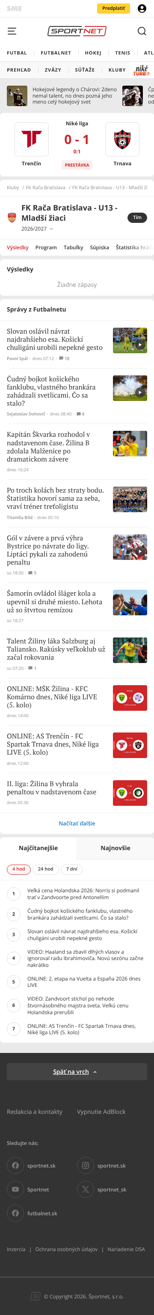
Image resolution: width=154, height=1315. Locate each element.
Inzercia (16, 1249)
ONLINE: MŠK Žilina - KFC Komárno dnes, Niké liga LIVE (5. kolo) (52, 697)
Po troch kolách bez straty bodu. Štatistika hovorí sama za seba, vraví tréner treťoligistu (55, 499)
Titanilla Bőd (20, 517)
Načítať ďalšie (77, 823)
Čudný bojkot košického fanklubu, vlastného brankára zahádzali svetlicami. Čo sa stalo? (51, 391)
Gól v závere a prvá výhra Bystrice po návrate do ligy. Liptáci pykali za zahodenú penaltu (48, 550)
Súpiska (99, 247)
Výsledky (18, 247)
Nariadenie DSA (126, 1249)
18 (67, 358)
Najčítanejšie (38, 848)
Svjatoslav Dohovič (26, 414)
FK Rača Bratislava (46, 188)
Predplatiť (113, 8)
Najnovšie (115, 848)
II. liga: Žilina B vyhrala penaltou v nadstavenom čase (51, 788)
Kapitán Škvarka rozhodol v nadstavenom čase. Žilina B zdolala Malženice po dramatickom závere (48, 447)
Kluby (13, 188)
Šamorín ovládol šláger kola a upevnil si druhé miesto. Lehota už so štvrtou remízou (54, 602)
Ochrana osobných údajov (66, 1249)
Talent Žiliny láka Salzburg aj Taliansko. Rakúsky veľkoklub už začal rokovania (56, 649)
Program (46, 247)
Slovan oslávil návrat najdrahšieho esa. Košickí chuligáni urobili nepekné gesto (55, 340)
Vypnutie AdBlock (101, 1111)
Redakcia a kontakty (34, 1111)
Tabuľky (73, 247)
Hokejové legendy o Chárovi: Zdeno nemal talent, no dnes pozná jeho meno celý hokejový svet (75, 96)
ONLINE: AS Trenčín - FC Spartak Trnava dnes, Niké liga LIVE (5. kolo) (53, 744)
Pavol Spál (17, 358)
